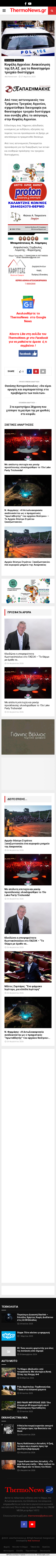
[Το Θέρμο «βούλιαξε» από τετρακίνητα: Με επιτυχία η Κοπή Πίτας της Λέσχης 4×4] (8, 1372)
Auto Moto (9, 1360)
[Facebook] (24, 1524)
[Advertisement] (28, 1166)
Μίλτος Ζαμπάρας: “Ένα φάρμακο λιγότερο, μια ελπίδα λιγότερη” (23, 988)
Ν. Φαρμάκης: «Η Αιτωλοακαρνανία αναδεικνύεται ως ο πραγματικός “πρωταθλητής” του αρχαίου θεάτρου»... (27, 1035)
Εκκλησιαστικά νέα (14, 1417)
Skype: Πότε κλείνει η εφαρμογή (33, 1332)
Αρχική (7, 1547)
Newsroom (12, 77)
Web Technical (34, 1541)
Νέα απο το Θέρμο (20, 1547)
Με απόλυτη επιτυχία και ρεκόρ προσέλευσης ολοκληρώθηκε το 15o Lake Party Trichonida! (27, 467)
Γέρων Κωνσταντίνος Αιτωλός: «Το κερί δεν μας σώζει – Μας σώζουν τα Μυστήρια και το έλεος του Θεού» (35, 1464)
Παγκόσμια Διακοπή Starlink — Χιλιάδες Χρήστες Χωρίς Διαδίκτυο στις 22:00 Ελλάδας (35, 1317)
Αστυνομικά (9, 60)
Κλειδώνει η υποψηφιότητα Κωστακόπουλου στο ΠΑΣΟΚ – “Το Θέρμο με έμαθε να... (26, 656)
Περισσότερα (31, 1551)
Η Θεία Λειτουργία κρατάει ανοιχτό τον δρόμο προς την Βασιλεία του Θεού (35, 1428)
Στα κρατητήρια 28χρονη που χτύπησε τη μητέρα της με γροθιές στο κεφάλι (28, 410)
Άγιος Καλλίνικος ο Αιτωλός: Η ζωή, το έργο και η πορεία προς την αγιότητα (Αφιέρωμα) (35, 1446)
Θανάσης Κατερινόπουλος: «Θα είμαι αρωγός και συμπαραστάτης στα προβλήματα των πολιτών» (28, 389)
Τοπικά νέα (19, 60)
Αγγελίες (46, 1547)
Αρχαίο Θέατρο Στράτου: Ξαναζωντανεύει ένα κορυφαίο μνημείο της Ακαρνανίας (27, 563)
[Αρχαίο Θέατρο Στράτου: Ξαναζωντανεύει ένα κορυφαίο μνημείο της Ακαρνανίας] (28, 821)
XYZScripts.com (43, 1555)
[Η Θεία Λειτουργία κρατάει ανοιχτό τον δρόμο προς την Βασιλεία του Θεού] (8, 1429)
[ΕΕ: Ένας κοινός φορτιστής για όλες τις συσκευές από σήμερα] (8, 1351)
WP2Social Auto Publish (16, 1555)
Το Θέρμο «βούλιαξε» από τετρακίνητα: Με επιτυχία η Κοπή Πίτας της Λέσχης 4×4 (34, 1372)
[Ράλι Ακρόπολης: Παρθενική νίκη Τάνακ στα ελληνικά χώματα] (8, 1390)
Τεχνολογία (9, 1306)
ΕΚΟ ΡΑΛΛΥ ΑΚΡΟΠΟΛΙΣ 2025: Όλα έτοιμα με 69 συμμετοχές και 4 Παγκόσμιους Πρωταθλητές (34, 1405)
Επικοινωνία (45, 1551)
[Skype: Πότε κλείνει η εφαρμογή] (8, 1336)
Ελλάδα (19, 1551)
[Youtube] (32, 1524)
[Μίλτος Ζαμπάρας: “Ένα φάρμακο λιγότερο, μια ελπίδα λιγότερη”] (28, 967)
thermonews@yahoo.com (40, 1516)
